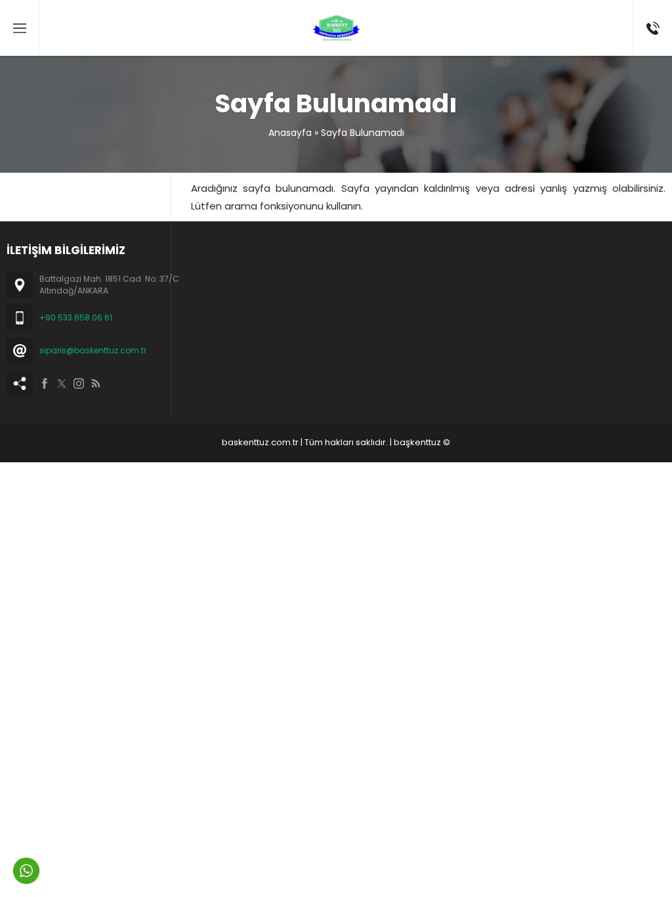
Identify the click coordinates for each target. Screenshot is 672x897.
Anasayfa (290, 132)
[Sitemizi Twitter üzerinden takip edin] (61, 383)
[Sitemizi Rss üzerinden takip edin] (96, 383)
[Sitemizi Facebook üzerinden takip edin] (44, 383)
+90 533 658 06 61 (75, 317)
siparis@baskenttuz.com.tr (92, 350)
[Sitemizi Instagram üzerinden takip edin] (79, 383)
